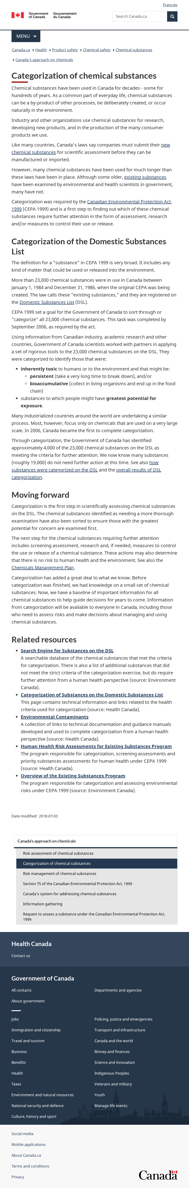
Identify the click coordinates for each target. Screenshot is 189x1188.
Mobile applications (29, 1144)
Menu (23, 36)
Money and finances (112, 1051)
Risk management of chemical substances (59, 873)
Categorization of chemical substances (57, 863)
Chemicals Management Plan (43, 567)
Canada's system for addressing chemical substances (69, 893)
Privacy (18, 1176)
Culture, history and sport (34, 1116)
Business (19, 1051)
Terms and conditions (30, 1166)
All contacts (22, 990)
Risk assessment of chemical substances (58, 853)
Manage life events (110, 1105)
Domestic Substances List (47, 302)
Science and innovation (114, 1062)
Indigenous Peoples (111, 1073)
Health (41, 49)
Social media (22, 1133)
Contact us (21, 955)
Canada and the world (113, 1040)
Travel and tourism (28, 1040)
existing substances (145, 177)
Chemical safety (96, 49)
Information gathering (42, 903)
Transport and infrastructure (119, 1030)
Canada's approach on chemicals (44, 59)
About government (28, 1001)
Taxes (16, 1084)
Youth (99, 1094)
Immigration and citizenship (36, 1030)
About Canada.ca (26, 1155)
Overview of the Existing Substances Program (73, 776)
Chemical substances (134, 49)
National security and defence (38, 1105)
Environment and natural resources (43, 1094)
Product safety (65, 49)
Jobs (15, 1019)
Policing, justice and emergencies (123, 1019)
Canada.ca (21, 49)
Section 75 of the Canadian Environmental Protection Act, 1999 (77, 883)
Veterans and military (113, 1084)
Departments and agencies (118, 990)
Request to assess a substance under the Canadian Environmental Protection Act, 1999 (94, 917)
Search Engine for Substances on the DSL (67, 650)
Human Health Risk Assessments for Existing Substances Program (96, 746)
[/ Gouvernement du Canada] (44, 15)
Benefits (19, 1062)
